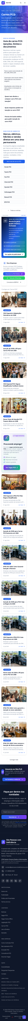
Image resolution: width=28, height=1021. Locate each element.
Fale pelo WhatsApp (15, 278)
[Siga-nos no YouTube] (11, 881)
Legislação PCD (5, 922)
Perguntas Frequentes (8, 970)
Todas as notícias (15, 210)
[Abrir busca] (20, 3)
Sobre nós (4, 891)
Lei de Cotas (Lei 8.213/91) (8, 997)
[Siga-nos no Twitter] (20, 881)
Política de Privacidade (20, 822)
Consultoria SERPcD (12, 282)
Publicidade (4, 895)
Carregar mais (14, 760)
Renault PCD (8, 197)
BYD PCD (7, 202)
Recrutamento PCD (7, 946)
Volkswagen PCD (9, 192)
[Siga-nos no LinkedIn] (16, 881)
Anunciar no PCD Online (13, 274)
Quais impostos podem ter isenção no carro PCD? (14, 109)
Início (3, 10)
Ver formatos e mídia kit (12, 779)
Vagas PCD (4, 915)
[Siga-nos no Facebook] (3, 881)
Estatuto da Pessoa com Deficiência (10, 1000)
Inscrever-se (12, 817)
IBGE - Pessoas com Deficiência (9, 993)
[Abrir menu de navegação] (25, 3)
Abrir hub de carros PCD (14, 161)
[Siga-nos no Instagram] (7, 881)
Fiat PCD (7, 177)
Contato (3, 974)
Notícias (8, 10)
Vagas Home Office (7, 919)
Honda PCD (7, 167)
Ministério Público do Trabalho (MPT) (10, 982)
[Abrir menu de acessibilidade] (24, 1017)
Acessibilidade (5, 967)
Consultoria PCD (6, 953)
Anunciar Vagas (5, 957)
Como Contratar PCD (7, 943)
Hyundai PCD (8, 187)
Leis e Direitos (5, 929)
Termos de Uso (5, 902)
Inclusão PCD (5, 950)
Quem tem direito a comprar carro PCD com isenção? (13, 98)
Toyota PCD (7, 172)
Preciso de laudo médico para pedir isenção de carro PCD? (13, 119)
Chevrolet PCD (8, 182)
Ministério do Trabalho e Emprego (9, 985)
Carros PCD (4, 926)
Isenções (4, 933)
